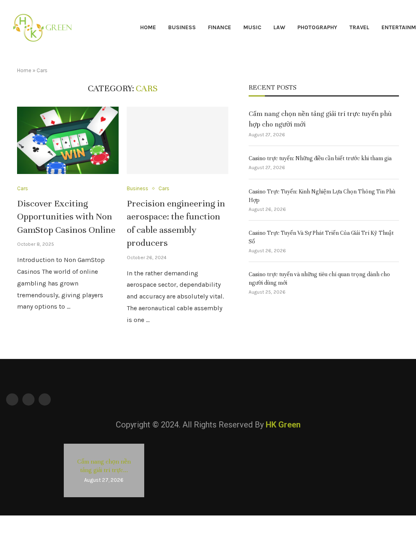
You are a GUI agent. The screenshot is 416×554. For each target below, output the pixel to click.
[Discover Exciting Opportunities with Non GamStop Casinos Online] (68, 140)
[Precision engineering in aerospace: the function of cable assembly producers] (177, 140)
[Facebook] (12, 399)
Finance (219, 27)
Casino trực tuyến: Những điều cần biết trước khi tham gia (320, 158)
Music (252, 27)
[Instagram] (45, 399)
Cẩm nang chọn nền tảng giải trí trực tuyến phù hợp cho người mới (320, 119)
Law (279, 27)
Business (182, 27)
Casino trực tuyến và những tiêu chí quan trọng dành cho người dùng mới (319, 278)
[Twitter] (28, 399)
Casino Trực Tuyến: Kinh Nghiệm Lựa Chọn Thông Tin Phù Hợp (322, 196)
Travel (359, 27)
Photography (317, 27)
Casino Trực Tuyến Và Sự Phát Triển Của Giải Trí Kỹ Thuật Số (321, 237)
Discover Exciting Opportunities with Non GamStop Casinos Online (66, 216)
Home (148, 27)
